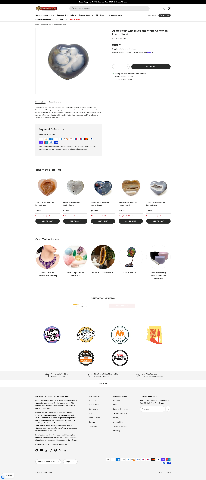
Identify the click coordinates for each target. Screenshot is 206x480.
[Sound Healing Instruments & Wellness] (158, 257)
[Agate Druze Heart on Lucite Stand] (47, 187)
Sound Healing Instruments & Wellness (158, 275)
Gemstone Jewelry (43, 15)
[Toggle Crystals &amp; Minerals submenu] (75, 15)
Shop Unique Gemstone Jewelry (47, 274)
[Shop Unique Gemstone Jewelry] (48, 257)
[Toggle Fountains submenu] (66, 19)
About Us (92, 400)
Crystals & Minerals (65, 15)
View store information (123, 79)
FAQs (115, 405)
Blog (90, 413)
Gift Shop (100, 15)
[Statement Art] (131, 257)
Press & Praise (94, 418)
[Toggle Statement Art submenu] (124, 15)
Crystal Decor (85, 15)
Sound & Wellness (43, 19)
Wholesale (93, 426)
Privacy (116, 418)
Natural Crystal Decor (103, 272)
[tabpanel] (68, 112)
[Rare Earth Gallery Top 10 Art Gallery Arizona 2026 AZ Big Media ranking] (86, 358)
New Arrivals (75, 19)
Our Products (94, 405)
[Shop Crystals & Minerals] (75, 257)
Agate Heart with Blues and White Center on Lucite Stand (54, 24)
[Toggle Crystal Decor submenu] (92, 15)
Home (37, 24)
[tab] (40, 101)
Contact (116, 400)
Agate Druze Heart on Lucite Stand (44, 203)
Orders (161, 472)
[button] (169, 8)
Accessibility (118, 422)
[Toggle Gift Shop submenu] (106, 15)
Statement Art (115, 15)
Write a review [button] (122, 306)
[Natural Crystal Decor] (103, 257)
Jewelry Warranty (120, 413)
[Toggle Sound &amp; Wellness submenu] (52, 19)
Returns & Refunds (120, 409)
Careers (92, 422)
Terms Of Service (119, 426)
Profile (169, 472)
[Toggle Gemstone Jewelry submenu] (53, 15)
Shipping (115, 49)
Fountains (60, 19)
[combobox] (109, 8)
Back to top (103, 383)
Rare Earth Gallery (46, 472)
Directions (151, 15)
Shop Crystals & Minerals (75, 274)
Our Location (94, 409)
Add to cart (151, 67)
